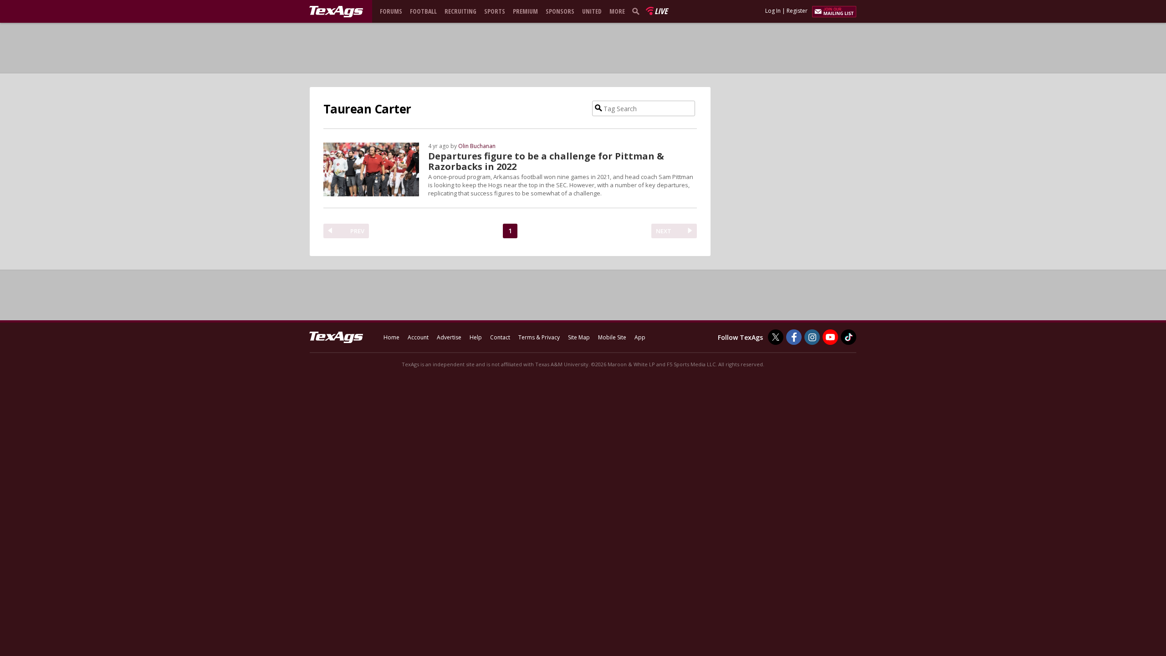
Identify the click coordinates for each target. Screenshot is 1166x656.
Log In (773, 11)
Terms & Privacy (539, 337)
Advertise (449, 337)
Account (418, 337)
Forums (391, 11)
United (592, 11)
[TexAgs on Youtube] (830, 337)
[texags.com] (336, 12)
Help (476, 337)
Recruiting (460, 11)
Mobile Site (612, 337)
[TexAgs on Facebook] (794, 337)
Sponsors (560, 11)
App (639, 337)
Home (391, 337)
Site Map (579, 337)
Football (423, 11)
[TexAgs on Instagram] (812, 337)
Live (661, 10)
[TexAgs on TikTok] (848, 337)
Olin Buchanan (477, 146)
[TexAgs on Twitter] (775, 337)
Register (797, 11)
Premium (525, 11)
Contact (500, 337)
